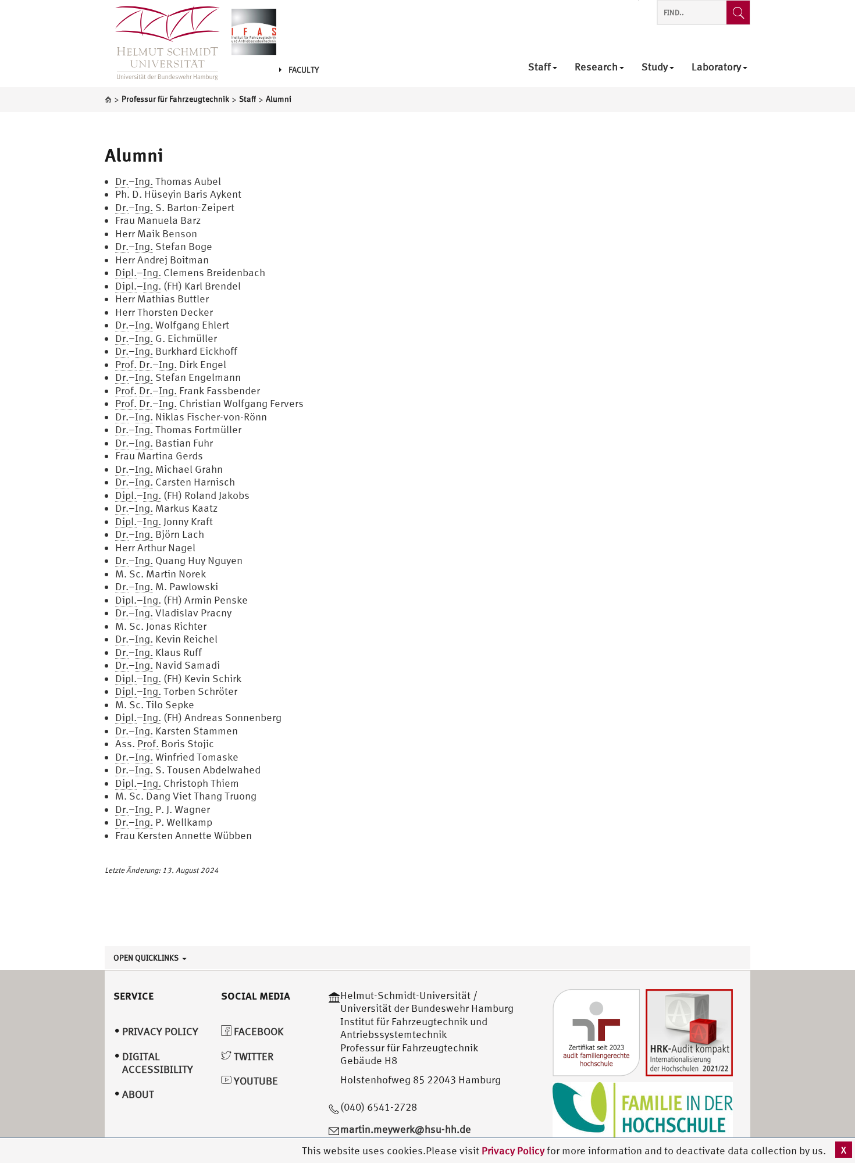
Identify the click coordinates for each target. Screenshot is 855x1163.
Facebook (257, 1031)
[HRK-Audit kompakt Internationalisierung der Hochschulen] (689, 1031)
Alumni (134, 155)
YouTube (254, 1081)
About (138, 1094)
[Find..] (738, 12)
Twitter (252, 1056)
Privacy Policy (514, 1150)
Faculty (303, 70)
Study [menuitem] (655, 67)
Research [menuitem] (596, 67)
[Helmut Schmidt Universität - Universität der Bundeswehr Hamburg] (253, 30)
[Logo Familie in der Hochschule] (643, 1110)
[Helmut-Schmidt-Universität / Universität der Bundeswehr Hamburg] (162, 43)
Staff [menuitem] (539, 67)
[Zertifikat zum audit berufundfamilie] (596, 1031)
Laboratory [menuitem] (716, 67)
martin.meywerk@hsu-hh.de (405, 1129)
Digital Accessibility (157, 1063)
